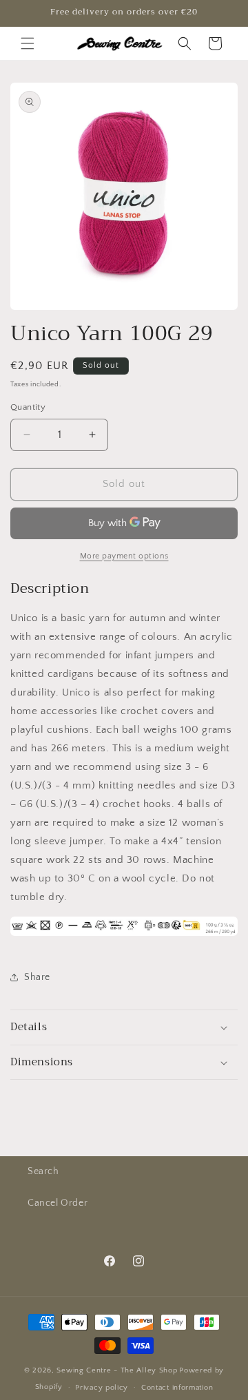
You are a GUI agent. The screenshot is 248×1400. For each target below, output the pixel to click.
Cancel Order (57, 1203)
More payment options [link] (124, 556)
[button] (27, 43)
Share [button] (37, 977)
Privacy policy (101, 1387)
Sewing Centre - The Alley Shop (116, 1370)
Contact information (177, 1387)
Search (43, 1171)
